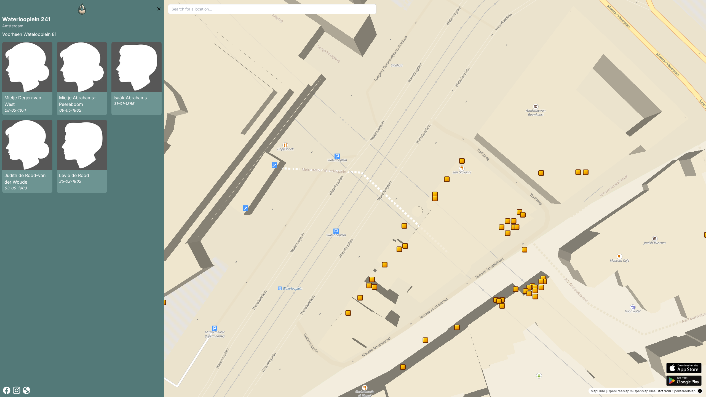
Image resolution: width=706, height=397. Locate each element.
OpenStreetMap (684, 390)
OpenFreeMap (618, 390)
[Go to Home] (82, 8)
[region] (435, 198)
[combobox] (272, 9)
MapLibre (598, 390)
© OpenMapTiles (643, 390)
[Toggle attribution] (700, 391)
